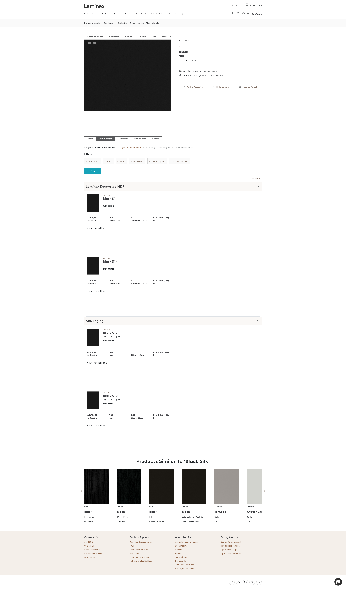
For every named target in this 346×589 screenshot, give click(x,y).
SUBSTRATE (92, 218)
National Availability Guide (141, 561)
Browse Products (92, 14)
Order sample (221, 87)
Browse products (92, 23)
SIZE (133, 218)
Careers (233, 5)
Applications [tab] (122, 139)
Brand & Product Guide (155, 14)
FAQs (132, 546)
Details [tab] (90, 139)
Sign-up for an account (231, 542)
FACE (111, 218)
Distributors (89, 557)
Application (109, 23)
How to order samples (230, 546)
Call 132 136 (89, 542)
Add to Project (249, 87)
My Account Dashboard (231, 554)
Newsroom (179, 554)
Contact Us (89, 546)
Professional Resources (112, 14)
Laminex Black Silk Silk (148, 23)
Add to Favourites (194, 87)
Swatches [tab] (156, 139)
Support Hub (255, 5)
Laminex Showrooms (93, 554)
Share (186, 41)
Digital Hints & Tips (229, 550)
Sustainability (181, 546)
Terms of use (181, 557)
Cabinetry (122, 23)
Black (132, 23)
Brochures (134, 554)
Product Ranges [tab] (105, 139)
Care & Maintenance (139, 550)
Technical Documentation (141, 542)
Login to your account (130, 148)
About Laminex (176, 14)
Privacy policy (181, 561)
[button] (338, 582)
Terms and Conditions (184, 565)
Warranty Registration (139, 557)
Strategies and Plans (184, 569)
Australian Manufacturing (186, 542)
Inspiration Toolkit (133, 14)
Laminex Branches (92, 550)
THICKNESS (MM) (161, 218)
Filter (92, 171)
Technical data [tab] (140, 139)
